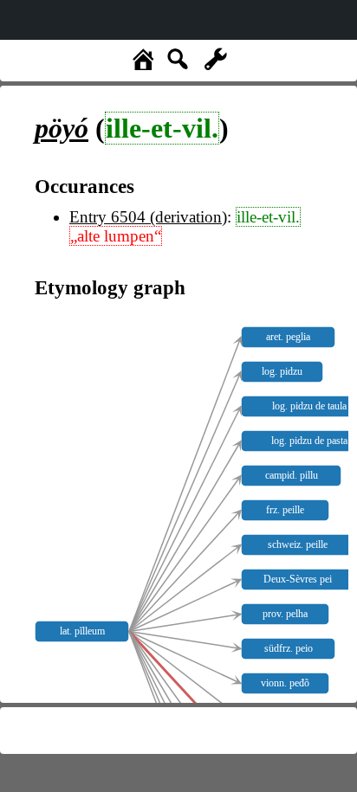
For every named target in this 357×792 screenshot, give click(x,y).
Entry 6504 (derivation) (148, 217)
